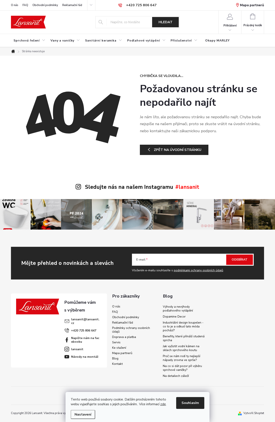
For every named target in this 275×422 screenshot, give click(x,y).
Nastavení (83, 414)
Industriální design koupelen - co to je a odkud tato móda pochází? (183, 326)
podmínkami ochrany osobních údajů (198, 270)
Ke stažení (119, 348)
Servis (116, 342)
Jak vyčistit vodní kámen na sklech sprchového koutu (181, 348)
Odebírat (240, 260)
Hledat (166, 22)
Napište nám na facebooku (85, 340)
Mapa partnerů (252, 5)
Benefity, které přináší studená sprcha (184, 338)
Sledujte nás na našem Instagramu (129, 187)
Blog (115, 358)
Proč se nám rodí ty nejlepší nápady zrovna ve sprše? (181, 358)
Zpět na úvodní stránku (177, 149)
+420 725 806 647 (83, 330)
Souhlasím (190, 403)
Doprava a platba (124, 337)
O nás (14, 5)
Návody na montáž (84, 357)
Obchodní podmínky (45, 5)
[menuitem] (29, 40)
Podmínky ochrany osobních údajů (131, 330)
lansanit (77, 349)
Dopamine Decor (174, 317)
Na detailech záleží (176, 376)
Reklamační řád (72, 5)
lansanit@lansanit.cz (85, 321)
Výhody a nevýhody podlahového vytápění (178, 309)
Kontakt (117, 364)
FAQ (25, 5)
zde (163, 404)
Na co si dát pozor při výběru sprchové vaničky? (182, 368)
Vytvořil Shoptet (253, 413)
